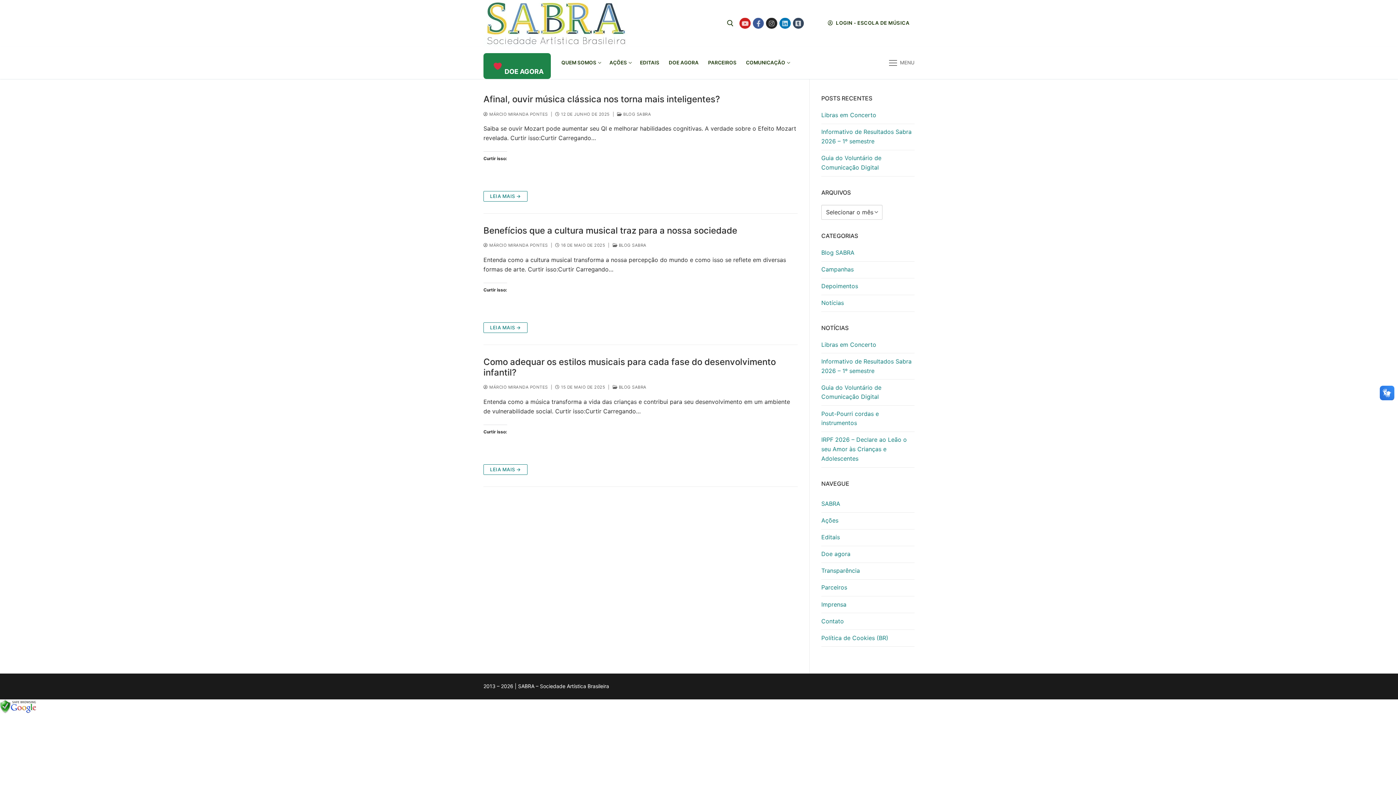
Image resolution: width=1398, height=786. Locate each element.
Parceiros (834, 587)
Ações (829, 520)
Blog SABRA (636, 114)
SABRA (830, 503)
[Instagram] (771, 23)
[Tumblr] (798, 23)
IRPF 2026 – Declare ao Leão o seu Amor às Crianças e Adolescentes (864, 449)
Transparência (840, 570)
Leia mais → (505, 196)
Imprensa (833, 604)
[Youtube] (745, 23)
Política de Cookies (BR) (854, 638)
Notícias (832, 302)
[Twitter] (811, 23)
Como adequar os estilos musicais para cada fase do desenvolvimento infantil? (629, 367)
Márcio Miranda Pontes (518, 114)
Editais (830, 537)
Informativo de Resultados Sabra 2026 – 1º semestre (866, 136)
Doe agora (835, 553)
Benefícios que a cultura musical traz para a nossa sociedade (610, 230)
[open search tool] (730, 23)
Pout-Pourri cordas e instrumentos (850, 418)
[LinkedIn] (785, 23)
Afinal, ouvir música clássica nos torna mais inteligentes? (601, 99)
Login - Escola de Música (872, 23)
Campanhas (837, 269)
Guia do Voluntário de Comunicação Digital (851, 162)
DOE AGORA (524, 71)
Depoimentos (839, 286)
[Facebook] (758, 23)
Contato (832, 621)
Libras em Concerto (848, 115)
